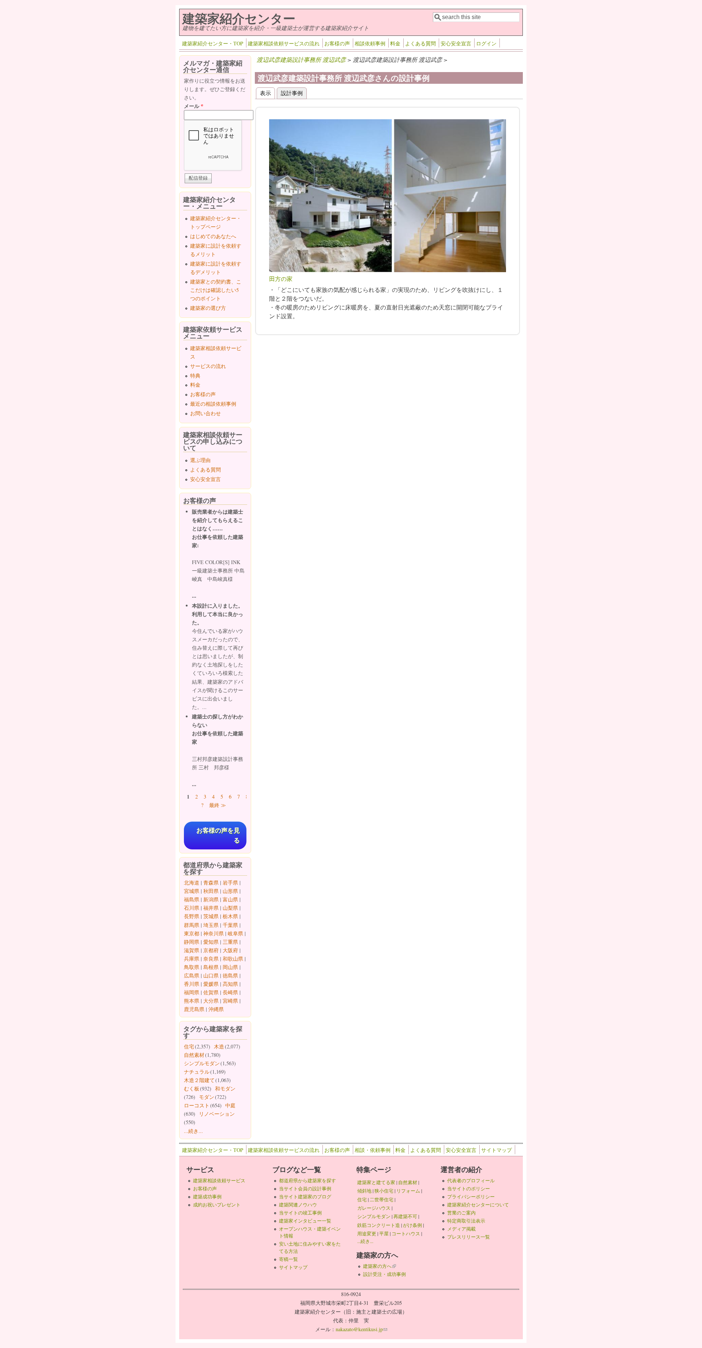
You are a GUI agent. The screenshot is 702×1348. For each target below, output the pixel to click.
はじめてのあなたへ (213, 236)
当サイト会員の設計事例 (305, 1188)
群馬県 (191, 924)
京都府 (211, 950)
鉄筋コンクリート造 (378, 1225)
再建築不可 (405, 1216)
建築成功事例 (207, 1196)
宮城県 (191, 890)
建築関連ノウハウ (298, 1204)
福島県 (191, 899)
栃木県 (230, 916)
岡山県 (230, 967)
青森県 (211, 882)
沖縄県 (216, 1009)
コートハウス (406, 1233)
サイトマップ (496, 1149)
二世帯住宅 (381, 1199)
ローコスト (197, 1105)
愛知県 (211, 941)
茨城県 (211, 916)
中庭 (230, 1105)
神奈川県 (213, 933)
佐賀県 (211, 992)
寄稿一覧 (288, 1259)
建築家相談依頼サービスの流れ (284, 43)
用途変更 (366, 1233)
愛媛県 (211, 983)
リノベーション (217, 1113)
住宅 (189, 1046)
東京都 (191, 933)
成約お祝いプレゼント (217, 1204)
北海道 (191, 882)
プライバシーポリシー (471, 1196)
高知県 (230, 983)
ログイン (486, 43)
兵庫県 (191, 958)
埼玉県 (211, 924)
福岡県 (191, 992)
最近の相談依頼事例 (213, 403)
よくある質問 (420, 43)
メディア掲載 (461, 1228)
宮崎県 (230, 1000)
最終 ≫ (217, 804)
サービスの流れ (208, 366)
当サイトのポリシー (468, 1188)
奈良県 (211, 958)
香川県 (191, 983)
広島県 (191, 975)
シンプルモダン (202, 1063)
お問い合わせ (205, 413)
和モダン (225, 1088)
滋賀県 (191, 950)
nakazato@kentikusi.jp (361, 1329)
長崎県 (230, 992)
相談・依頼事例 (372, 1149)
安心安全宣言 (456, 43)
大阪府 (230, 950)
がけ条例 (412, 1225)
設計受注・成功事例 (384, 1274)
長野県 (191, 916)
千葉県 (230, 924)
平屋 (384, 1233)
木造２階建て (199, 1080)
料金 (395, 43)
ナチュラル (197, 1071)
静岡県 (191, 941)
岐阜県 (235, 933)
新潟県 (211, 899)
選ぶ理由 (200, 460)
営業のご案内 (461, 1212)
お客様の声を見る (218, 835)
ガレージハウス (373, 1208)
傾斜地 (364, 1190)
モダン (206, 1096)
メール (193, 106)
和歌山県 (233, 958)
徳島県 (230, 975)
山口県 (211, 975)
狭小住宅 (383, 1190)
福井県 (211, 907)
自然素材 (194, 1054)
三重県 (230, 941)
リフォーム (408, 1190)
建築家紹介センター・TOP (212, 43)
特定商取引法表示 (466, 1220)
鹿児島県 (194, 1009)
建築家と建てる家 (376, 1182)
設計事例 (294, 93)
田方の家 (280, 278)
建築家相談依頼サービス (219, 1180)
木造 (219, 1046)
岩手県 (230, 882)
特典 (195, 375)
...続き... (193, 1130)
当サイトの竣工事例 (300, 1212)
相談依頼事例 (370, 43)
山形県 (230, 890)
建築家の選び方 (208, 307)
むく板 (191, 1088)
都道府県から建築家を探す (307, 1180)
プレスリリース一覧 (468, 1237)
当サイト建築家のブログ (305, 1196)
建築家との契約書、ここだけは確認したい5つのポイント (215, 290)
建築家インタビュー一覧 (305, 1220)
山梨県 (230, 907)
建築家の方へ (379, 1266)
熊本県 (191, 1000)
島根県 (211, 967)
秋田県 (211, 890)
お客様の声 (337, 43)
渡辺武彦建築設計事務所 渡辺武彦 (301, 59)
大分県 (211, 1000)
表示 (265, 93)
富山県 (230, 899)
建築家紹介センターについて (478, 1204)
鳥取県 (191, 967)
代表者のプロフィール (471, 1180)
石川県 (191, 907)
